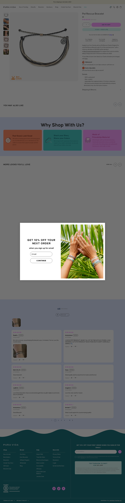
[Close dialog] (101, 226)
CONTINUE (41, 260)
